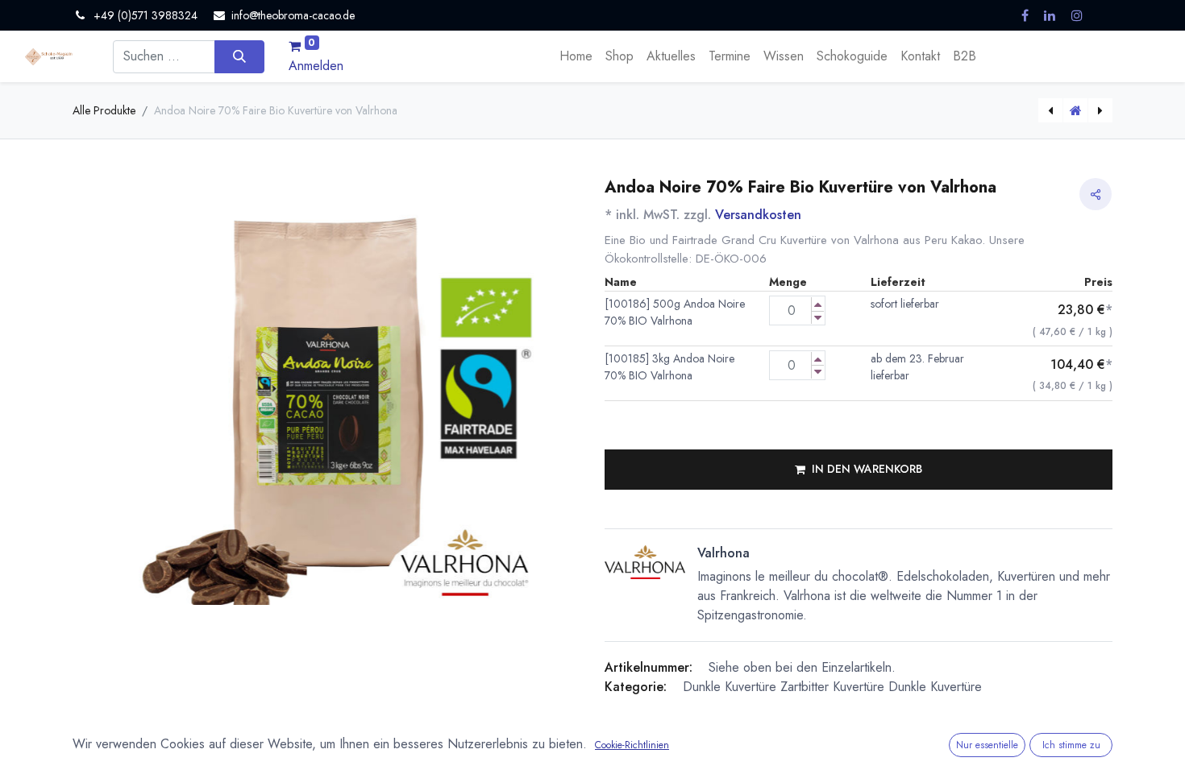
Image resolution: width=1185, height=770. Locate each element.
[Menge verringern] (818, 318)
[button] (858, 469)
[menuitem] (576, 56)
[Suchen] (239, 56)
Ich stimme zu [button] (1071, 745)
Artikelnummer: (648, 667)
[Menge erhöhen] (818, 304)
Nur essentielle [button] (987, 745)
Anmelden (316, 65)
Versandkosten (758, 214)
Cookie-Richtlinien (632, 745)
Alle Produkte (104, 110)
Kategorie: (636, 686)
